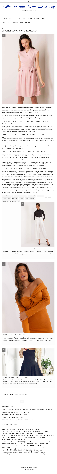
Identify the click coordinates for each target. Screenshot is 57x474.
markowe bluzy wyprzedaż (36, 441)
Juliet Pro (24, 469)
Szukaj (3, 399)
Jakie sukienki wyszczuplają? (12, 437)
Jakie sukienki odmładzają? (44, 435)
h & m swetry (44, 431)
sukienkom (9, 185)
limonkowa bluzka (7, 439)
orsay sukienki (44, 443)
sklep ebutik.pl (35, 445)
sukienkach (9, 115)
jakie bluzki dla (41, 433)
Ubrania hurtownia (8, 14)
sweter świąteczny (36, 448)
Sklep (3, 137)
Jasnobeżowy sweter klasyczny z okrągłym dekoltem (39, 396)
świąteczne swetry (40, 454)
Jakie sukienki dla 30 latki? (24, 435)
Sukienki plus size (44, 14)
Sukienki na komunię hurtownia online (14, 334)
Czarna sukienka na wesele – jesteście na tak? (16, 377)
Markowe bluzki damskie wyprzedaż (16, 441)
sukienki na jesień (14, 448)
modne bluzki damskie (9, 443)
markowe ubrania (46, 441)
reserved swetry (24, 446)
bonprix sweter (34, 429)
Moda (36, 14)
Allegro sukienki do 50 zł (7, 195)
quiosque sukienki (6, 198)
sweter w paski (27, 448)
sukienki (13, 107)
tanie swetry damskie (26, 450)
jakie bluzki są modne (8, 435)
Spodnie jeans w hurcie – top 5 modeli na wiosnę (14, 414)
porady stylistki (40, 195)
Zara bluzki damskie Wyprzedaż (33, 452)
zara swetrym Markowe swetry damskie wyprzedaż (24, 454)
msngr (38, 443)
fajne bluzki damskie (27, 431)
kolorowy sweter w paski (29, 437)
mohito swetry (32, 443)
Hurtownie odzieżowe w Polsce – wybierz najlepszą (15, 412)
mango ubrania (32, 195)
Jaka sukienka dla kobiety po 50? (26, 433)
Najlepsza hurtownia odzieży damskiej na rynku (16, 22)
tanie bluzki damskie (47, 448)
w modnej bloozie (39, 450)
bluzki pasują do (24, 429)
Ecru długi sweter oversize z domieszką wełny (16, 394)
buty (21, 117)
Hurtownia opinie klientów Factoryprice (14, 18)
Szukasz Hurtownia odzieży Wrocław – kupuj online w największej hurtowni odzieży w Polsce (27, 409)
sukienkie (15, 179)
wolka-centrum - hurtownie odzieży (28, 7)
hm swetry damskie (8, 433)
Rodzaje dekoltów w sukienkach (36, 18)
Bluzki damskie (30, 14)
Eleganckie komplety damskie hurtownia (12, 417)
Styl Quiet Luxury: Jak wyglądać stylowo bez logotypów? (20, 249)
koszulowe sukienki (40, 437)
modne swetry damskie (21, 443)
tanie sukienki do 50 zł (30, 198)
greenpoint (37, 431)
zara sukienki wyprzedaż (8, 454)
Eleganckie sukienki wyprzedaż (20, 195)
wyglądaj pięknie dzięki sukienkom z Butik (11, 201)
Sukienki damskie (19, 14)
